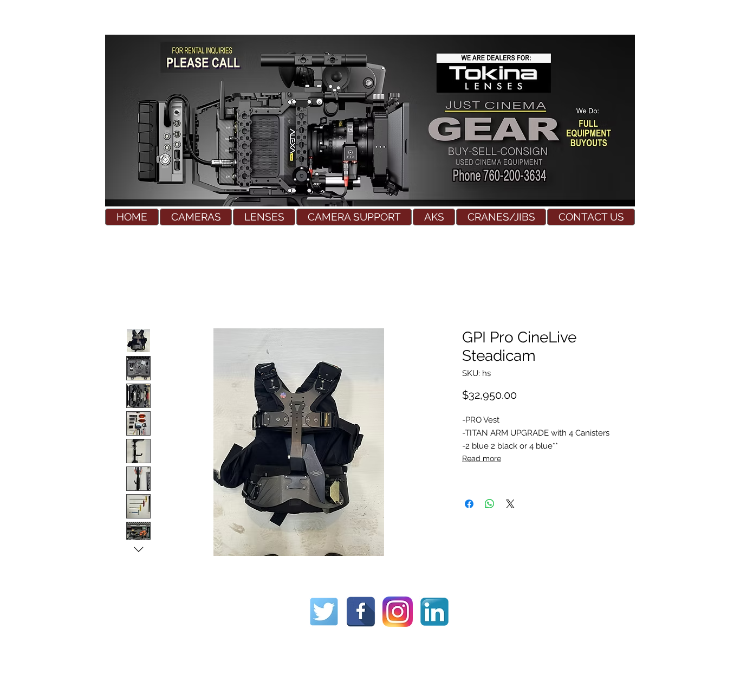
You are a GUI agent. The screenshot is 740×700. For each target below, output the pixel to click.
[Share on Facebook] (469, 503)
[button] (196, 217)
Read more (481, 458)
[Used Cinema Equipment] (324, 612)
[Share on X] (510, 503)
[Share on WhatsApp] (489, 503)
